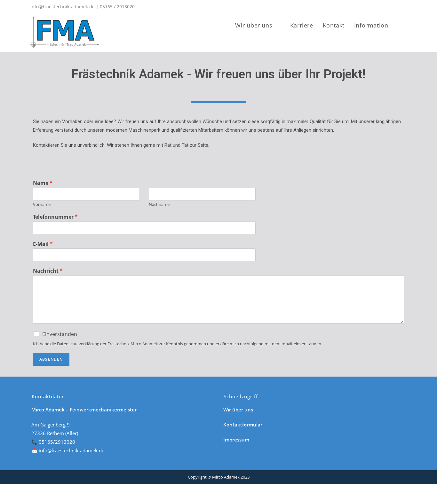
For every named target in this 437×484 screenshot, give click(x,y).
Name (42, 183)
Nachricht (48, 271)
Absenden (51, 359)
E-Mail (43, 244)
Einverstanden (59, 334)
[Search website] (408, 25)
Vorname (42, 204)
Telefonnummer (55, 217)
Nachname (159, 204)
